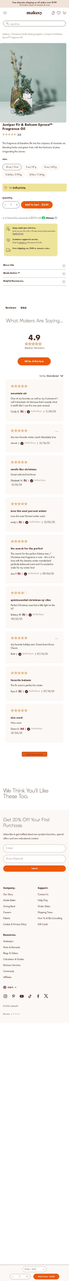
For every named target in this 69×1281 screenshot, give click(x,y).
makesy (5, 34)
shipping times (45, 912)
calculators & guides (13, 959)
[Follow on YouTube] (22, 996)
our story (8, 894)
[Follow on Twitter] (46, 996)
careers (7, 912)
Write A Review (34, 361)
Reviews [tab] (11, 307)
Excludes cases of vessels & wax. (35, 5)
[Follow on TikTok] (30, 996)
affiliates (7, 977)
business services (12, 965)
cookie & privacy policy (14, 924)
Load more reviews (34, 754)
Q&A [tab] (23, 307)
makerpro (8, 941)
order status (44, 906)
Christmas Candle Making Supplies (27, 34)
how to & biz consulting (50, 918)
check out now (18, 234)
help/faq (42, 900)
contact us (23, 243)
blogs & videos (10, 953)
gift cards (43, 924)
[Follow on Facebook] (38, 996)
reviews (6, 1014)
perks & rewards (11, 947)
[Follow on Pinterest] (13, 996)
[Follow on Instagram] (5, 996)
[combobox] (34, 24)
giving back (9, 906)
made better (9, 900)
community (8, 971)
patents (6, 918)
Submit (34, 868)
